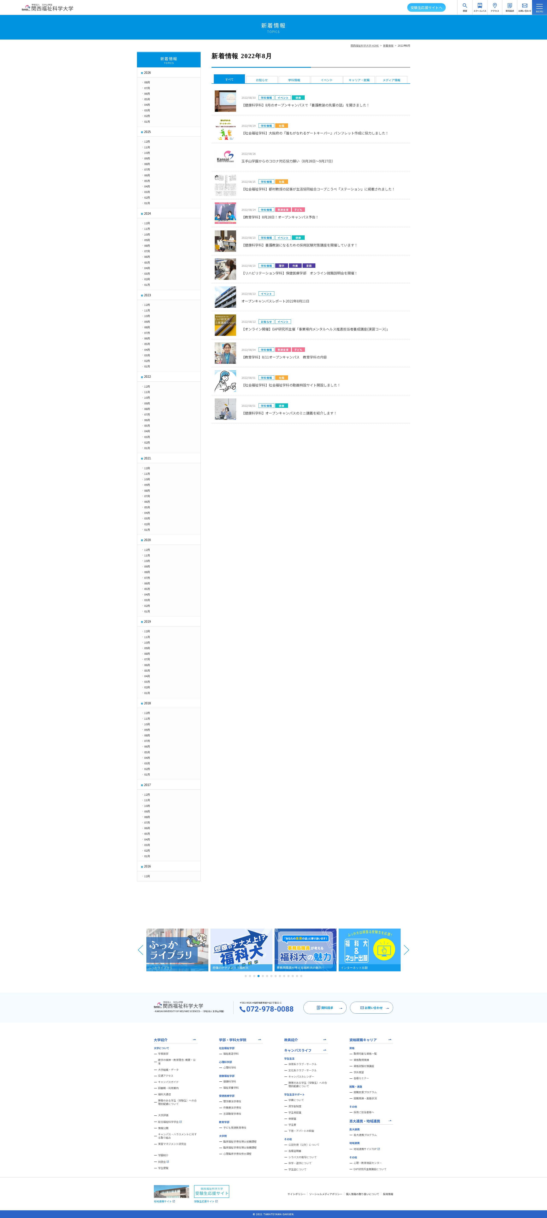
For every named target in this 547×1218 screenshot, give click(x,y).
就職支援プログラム (365, 1092)
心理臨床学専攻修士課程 (237, 1153)
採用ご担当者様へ (364, 1112)
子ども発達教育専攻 (234, 1127)
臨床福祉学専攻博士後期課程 (240, 1147)
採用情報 (388, 1194)
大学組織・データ (168, 1069)
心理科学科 (229, 1067)
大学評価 (163, 1115)
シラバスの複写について (302, 1157)
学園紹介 (163, 1155)
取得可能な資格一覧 (365, 1053)
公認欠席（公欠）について (303, 1144)
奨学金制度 (294, 1106)
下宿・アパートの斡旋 (301, 1130)
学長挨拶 (163, 1053)
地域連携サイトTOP (365, 1149)
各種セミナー (361, 1078)
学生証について (297, 1169)
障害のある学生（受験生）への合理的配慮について (177, 1102)
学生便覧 (163, 1168)
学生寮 (292, 1124)
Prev (140, 950)
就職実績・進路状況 (365, 1098)
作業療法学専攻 (232, 1107)
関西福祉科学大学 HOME (365, 45)
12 (293, 976)
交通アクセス (165, 1075)
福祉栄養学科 (231, 1087)
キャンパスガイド (168, 1082)
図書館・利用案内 (168, 1088)
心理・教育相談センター (368, 1163)
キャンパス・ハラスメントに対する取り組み (177, 1136)
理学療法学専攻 (232, 1101)
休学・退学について (300, 1163)
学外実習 (359, 1072)
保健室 (292, 1118)
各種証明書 (294, 1151)
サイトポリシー (297, 1194)
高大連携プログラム (365, 1135)
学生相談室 (294, 1112)
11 (288, 976)
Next (406, 950)
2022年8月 (404, 45)
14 (301, 976)
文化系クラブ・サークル (302, 1070)
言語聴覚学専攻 (232, 1113)
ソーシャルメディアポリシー (325, 1194)
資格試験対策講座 (364, 1066)
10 (284, 976)
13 (297, 976)
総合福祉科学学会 (168, 1122)
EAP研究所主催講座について (370, 1169)
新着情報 (388, 45)
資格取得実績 (361, 1060)
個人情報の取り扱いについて (362, 1194)
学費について (296, 1100)
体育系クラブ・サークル (302, 1064)
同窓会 (162, 1161)
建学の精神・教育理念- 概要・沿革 (177, 1061)
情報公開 (163, 1128)
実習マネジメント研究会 (172, 1144)
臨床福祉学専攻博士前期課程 (240, 1141)
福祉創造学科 (231, 1053)
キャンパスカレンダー (301, 1076)
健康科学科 (229, 1081)
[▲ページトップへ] (539, 1210)
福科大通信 (164, 1094)
